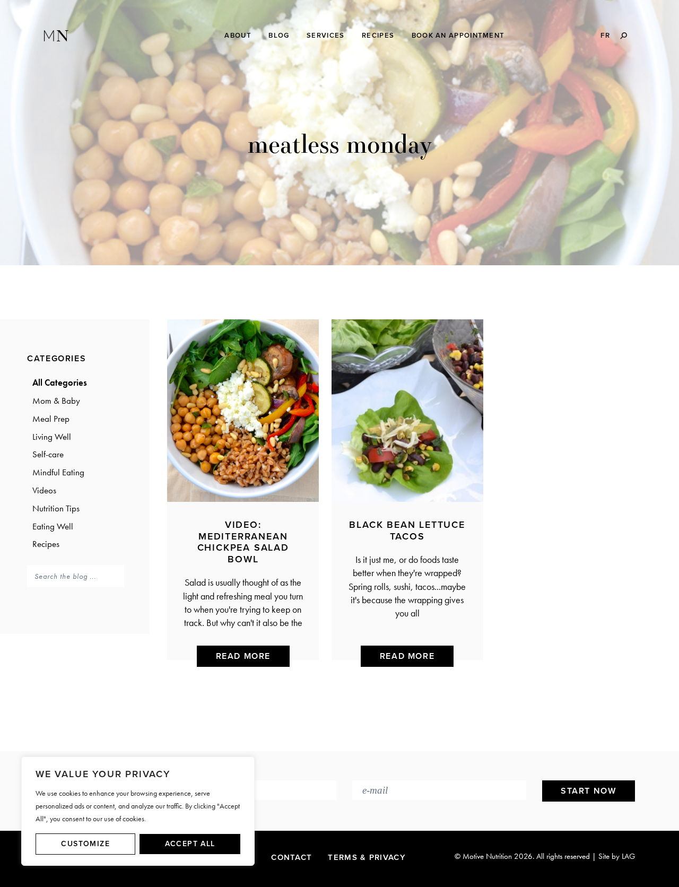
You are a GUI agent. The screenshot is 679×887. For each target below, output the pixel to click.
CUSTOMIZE (85, 843)
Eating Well (52, 526)
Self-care (48, 454)
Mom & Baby (56, 400)
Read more (243, 656)
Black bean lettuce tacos (407, 530)
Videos (44, 490)
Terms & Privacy (367, 857)
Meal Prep (50, 418)
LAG (628, 856)
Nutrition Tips (56, 508)
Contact (291, 857)
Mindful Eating (58, 472)
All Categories (59, 382)
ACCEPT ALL (190, 843)
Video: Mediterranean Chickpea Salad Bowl (243, 542)
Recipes (45, 544)
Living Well (51, 436)
